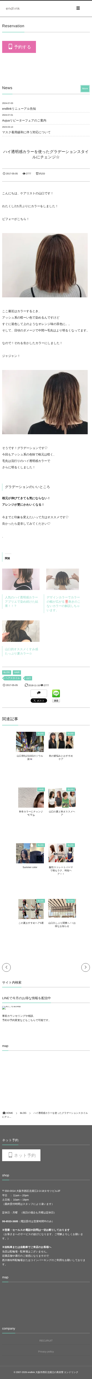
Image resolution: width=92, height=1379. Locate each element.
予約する (22, 47)
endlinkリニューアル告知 (19, 108)
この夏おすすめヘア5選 (31, 923)
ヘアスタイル (13, 678)
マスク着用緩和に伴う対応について (26, 132)
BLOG (6, 672)
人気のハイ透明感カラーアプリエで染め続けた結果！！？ (21, 602)
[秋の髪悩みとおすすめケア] (61, 747)
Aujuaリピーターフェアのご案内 (24, 120)
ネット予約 (25, 1155)
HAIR (17, 672)
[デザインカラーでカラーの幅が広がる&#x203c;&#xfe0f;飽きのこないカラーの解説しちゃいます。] (62, 579)
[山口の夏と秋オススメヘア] (62, 806)
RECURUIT (46, 1340)
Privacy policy (46, 1351)
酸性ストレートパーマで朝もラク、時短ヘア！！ (61, 870)
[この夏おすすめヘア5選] (31, 918)
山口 (28, 678)
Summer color (30, 867)
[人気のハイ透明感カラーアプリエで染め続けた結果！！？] (21, 579)
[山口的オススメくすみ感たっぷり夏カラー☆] (21, 631)
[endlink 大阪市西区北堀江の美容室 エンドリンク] (13, 8)
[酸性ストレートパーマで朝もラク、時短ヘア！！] (61, 860)
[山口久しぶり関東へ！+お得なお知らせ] (62, 915)
